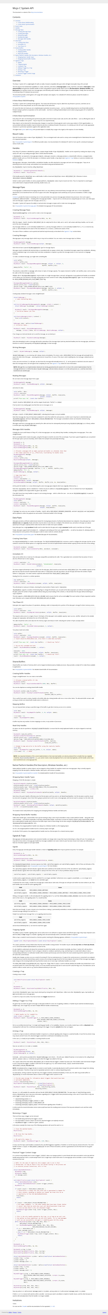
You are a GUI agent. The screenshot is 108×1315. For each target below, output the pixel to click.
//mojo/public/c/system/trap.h (79, 937)
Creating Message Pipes (24, 31)
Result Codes (18, 26)
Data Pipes (18, 40)
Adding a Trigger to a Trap (25, 68)
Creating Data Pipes (23, 42)
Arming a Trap (22, 70)
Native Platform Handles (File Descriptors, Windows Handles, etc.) (33, 55)
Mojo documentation (37, 12)
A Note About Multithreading (25, 22)
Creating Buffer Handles (24, 50)
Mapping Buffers (22, 51)
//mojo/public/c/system (19, 96)
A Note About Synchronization (26, 24)
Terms (19, 1312)
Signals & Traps (19, 60)
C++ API (52, 1306)
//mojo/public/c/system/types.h (23, 142)
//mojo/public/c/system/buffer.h (23, 669)
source (104, 1312)
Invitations (18, 75)
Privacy (15, 1312)
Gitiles (10, 1312)
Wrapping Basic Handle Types (26, 57)
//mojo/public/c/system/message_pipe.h (26, 206)
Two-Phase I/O (22, 46)
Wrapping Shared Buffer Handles (27, 59)
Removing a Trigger (23, 71)
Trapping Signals (22, 64)
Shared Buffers (19, 48)
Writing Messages (23, 35)
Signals (20, 62)
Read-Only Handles (23, 53)
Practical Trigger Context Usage (26, 73)
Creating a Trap (22, 66)
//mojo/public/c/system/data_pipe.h (24, 534)
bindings (30, 129)
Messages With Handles (24, 39)
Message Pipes (19, 30)
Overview (17, 21)
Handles (17, 28)
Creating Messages (23, 33)
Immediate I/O (22, 44)
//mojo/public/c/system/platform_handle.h (26, 773)
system (24, 129)
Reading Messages (23, 37)
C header (24, 1306)
